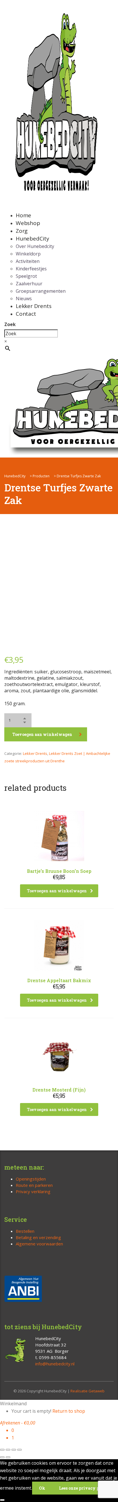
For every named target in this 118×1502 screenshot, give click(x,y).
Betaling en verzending (38, 1237)
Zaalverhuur (29, 283)
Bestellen (25, 1231)
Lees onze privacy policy (84, 1488)
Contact (26, 313)
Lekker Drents (33, 306)
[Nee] (2, 1500)
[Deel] (13, 1450)
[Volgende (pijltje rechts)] (8, 1457)
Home (23, 215)
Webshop (28, 223)
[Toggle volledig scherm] (8, 1450)
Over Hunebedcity (35, 246)
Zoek (10, 324)
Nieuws (24, 298)
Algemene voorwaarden (39, 1244)
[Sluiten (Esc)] (19, 1450)
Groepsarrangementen (41, 291)
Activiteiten (28, 261)
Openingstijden (31, 1179)
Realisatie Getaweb (87, 1391)
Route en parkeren (34, 1185)
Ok (42, 1488)
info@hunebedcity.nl (54, 1364)
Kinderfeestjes (31, 268)
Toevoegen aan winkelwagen (42, 734)
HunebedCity (32, 238)
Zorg (21, 230)
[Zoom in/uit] (2, 1450)
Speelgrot (26, 276)
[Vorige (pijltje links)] (2, 1457)
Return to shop (68, 1411)
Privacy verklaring (33, 1191)
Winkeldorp (28, 254)
